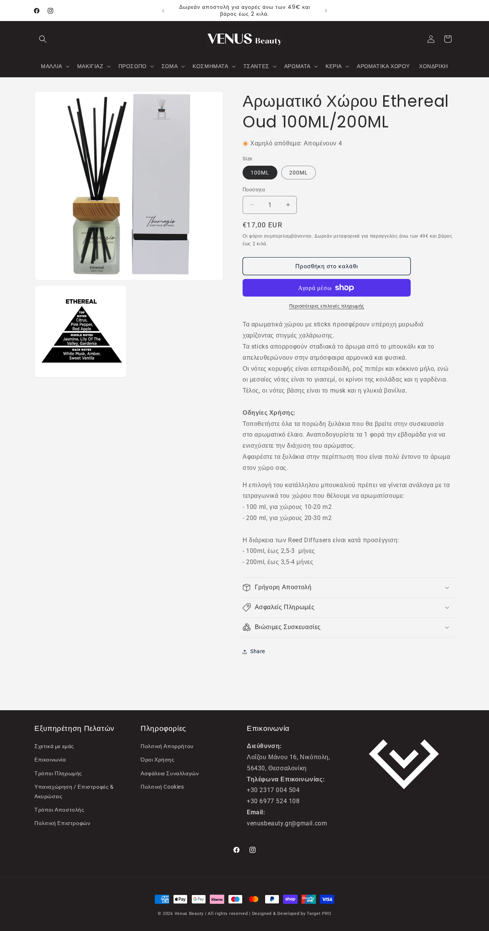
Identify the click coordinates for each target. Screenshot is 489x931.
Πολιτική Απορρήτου (167, 746)
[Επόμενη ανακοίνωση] (325, 10)
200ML (298, 173)
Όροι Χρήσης (158, 760)
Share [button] (257, 651)
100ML (260, 173)
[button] (42, 39)
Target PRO (319, 913)
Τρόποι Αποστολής (59, 810)
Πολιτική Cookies (162, 787)
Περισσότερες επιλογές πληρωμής (326, 306)
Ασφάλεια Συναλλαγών (170, 773)
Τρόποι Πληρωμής (58, 773)
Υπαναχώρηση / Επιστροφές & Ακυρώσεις (74, 791)
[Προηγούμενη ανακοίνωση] (163, 10)
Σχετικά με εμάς (54, 746)
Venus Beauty (189, 913)
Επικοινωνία (50, 760)
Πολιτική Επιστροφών (62, 823)
